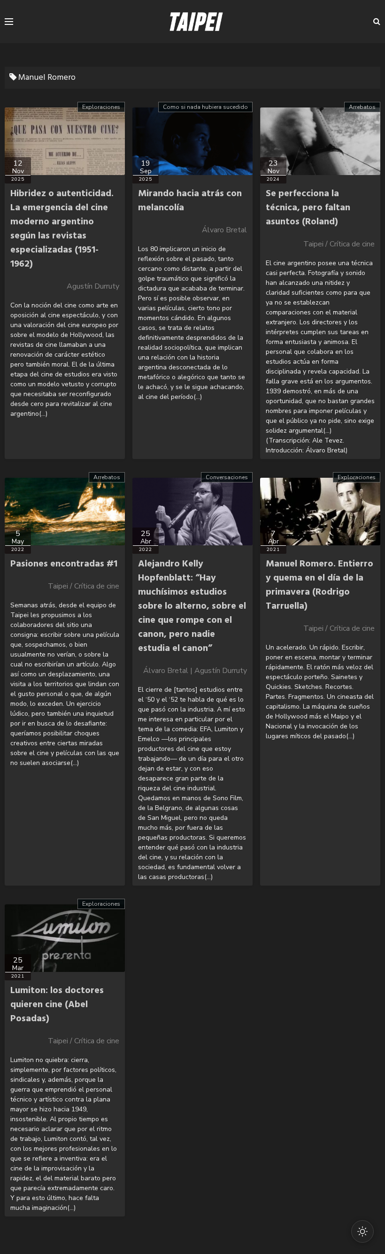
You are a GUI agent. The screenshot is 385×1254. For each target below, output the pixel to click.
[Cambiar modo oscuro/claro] (362, 1231)
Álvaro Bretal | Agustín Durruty (195, 670)
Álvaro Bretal (224, 230)
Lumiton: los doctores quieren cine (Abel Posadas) (57, 1004)
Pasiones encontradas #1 (63, 564)
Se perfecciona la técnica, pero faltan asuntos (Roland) (308, 207)
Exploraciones (101, 107)
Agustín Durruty (93, 286)
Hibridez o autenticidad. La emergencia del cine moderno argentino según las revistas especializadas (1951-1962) (62, 229)
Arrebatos (362, 107)
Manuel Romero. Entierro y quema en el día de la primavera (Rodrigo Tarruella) (319, 585)
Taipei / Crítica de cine (339, 244)
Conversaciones (227, 477)
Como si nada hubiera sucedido (205, 107)
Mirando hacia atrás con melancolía (190, 200)
